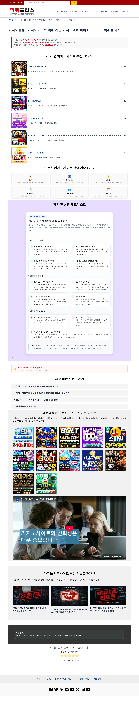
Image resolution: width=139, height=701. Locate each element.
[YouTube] (72, 689)
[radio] (62, 656)
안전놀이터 (98, 679)
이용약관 (48, 679)
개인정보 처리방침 (60, 679)
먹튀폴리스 (12, 20)
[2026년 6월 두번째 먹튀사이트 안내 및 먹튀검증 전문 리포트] (31, 595)
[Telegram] (67, 689)
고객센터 (79, 679)
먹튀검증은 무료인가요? (27, 406)
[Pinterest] (77, 689)
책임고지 (71, 679)
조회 (73, 2)
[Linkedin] (88, 689)
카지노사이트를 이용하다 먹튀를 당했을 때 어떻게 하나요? (42, 393)
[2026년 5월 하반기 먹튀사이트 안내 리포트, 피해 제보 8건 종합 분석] (108, 595)
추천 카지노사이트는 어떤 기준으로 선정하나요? (38, 386)
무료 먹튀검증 (49, 45)
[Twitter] (56, 689)
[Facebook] (51, 689)
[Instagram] (62, 689)
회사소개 (40, 679)
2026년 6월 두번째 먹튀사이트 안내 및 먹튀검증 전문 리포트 (29, 609)
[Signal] (83, 689)
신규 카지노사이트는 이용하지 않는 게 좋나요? (37, 399)
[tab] (69, 386)
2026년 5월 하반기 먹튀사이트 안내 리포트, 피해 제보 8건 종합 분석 (108, 609)
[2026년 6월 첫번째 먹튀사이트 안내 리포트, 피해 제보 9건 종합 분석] (69, 596)
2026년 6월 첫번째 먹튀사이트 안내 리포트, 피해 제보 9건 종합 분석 (69, 610)
